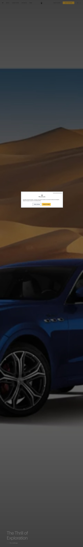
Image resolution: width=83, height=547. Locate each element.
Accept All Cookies (46, 204)
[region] (42, 199)
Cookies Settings (37, 204)
